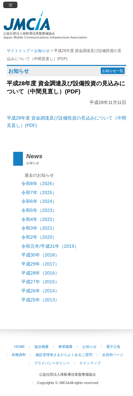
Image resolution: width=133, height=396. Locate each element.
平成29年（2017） (40, 264)
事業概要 (65, 347)
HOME (19, 347)
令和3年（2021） (39, 228)
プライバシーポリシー (52, 363)
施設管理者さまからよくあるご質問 (64, 355)
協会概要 (42, 347)
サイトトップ (18, 50)
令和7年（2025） (39, 192)
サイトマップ (90, 363)
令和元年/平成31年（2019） (50, 246)
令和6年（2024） (39, 201)
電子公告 (113, 347)
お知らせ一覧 (112, 71)
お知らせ (89, 347)
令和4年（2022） (39, 219)
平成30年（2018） (40, 255)
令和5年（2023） (39, 210)
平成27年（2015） (40, 281)
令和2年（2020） (39, 237)
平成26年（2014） (40, 290)
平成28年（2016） (40, 273)
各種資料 (19, 355)
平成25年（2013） (40, 299)
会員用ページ (112, 355)
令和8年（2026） (39, 183)
